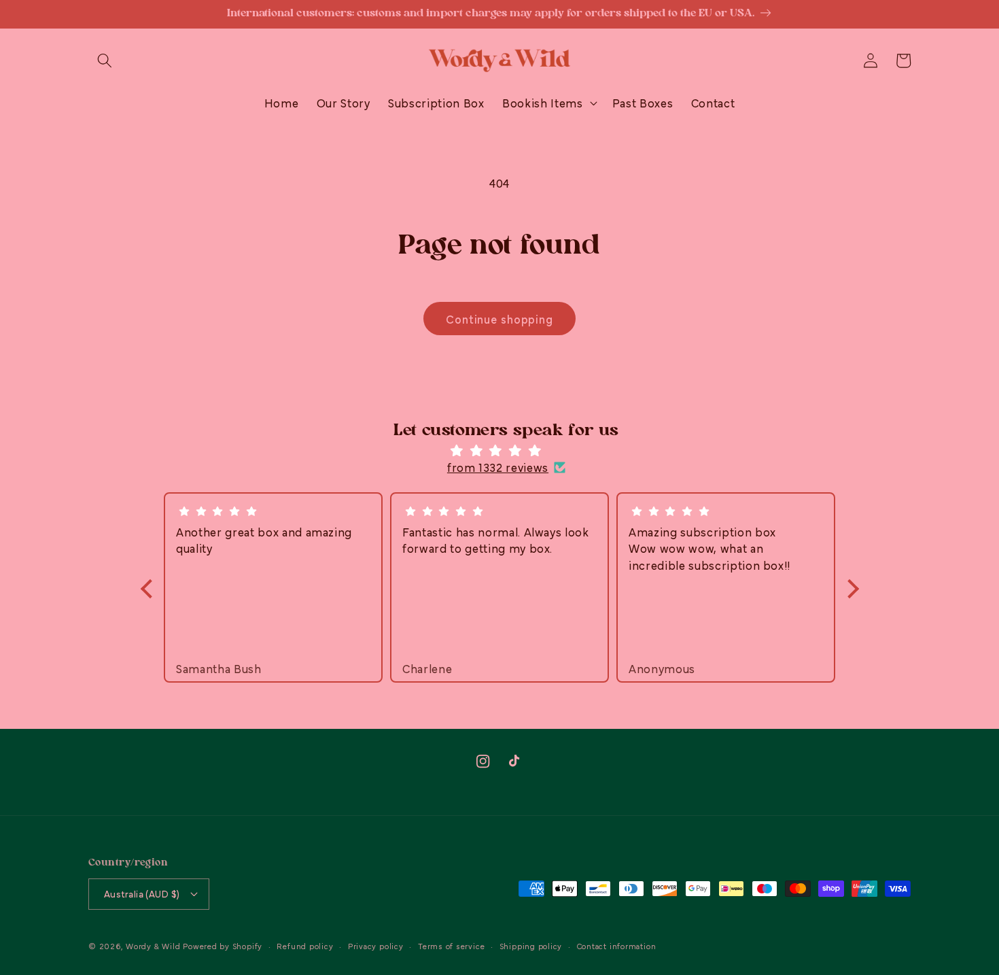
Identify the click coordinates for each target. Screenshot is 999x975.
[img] (506, 451)
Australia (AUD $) (141, 893)
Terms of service (451, 945)
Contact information (616, 945)
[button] (104, 60)
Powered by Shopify (222, 945)
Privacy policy (376, 945)
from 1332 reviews (497, 467)
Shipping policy (531, 945)
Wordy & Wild (153, 945)
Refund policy (305, 945)
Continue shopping (499, 318)
